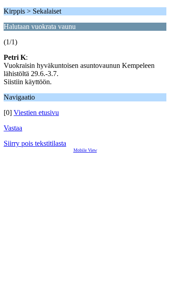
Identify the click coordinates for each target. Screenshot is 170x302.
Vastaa (13, 128)
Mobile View (85, 150)
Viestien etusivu (36, 112)
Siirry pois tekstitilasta (35, 143)
